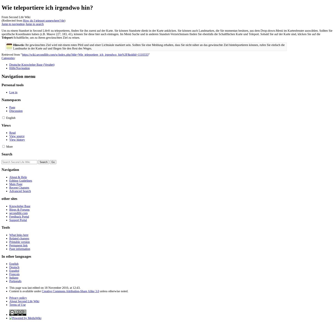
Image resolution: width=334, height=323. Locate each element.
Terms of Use (17, 304)
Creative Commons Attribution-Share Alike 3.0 (70, 291)
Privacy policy (18, 297)
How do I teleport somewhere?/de (43, 20)
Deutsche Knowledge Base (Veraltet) (32, 64)
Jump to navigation (13, 24)
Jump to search (35, 24)
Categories (8, 58)
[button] (3, 117)
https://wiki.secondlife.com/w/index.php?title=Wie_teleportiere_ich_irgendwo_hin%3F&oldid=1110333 (85, 54)
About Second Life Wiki (24, 301)
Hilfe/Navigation (19, 68)
